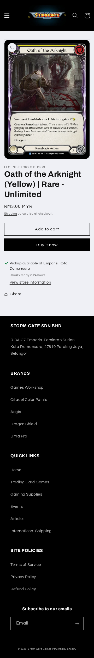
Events (16, 507)
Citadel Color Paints (28, 400)
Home (15, 470)
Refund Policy (23, 589)
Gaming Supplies (26, 494)
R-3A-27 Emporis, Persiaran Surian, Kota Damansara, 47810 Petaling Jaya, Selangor (46, 346)
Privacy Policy (23, 577)
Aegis (15, 412)
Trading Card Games (29, 482)
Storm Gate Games (39, 649)
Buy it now (47, 245)
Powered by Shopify (64, 649)
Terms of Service (25, 565)
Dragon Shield (23, 424)
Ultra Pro (18, 436)
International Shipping (31, 531)
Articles (17, 519)
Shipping (10, 213)
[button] (7, 16)
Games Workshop (27, 387)
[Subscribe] (77, 623)
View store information (30, 282)
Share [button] (15, 294)
